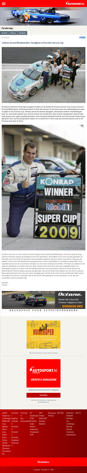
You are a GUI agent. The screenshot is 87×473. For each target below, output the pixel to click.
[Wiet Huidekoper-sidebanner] (43, 334)
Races (13, 33)
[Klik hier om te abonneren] (43, 374)
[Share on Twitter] (82, 37)
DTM (32, 418)
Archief (4, 33)
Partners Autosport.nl (36, 353)
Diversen (70, 413)
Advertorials (71, 435)
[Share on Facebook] (80, 37)
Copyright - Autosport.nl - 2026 (43, 470)
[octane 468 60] (43, 301)
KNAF (4, 413)
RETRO (60, 413)
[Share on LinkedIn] (84, 37)
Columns (70, 432)
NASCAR (43, 418)
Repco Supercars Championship (36, 429)
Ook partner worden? (51, 353)
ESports (69, 416)
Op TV (78, 413)
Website (22, 33)
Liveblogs (70, 424)
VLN (31, 435)
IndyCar (14, 418)
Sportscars (34, 416)
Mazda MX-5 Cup (5, 429)
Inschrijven (43, 395)
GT (31, 413)
